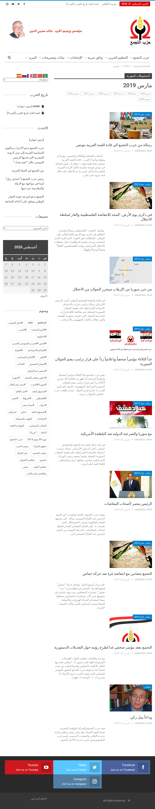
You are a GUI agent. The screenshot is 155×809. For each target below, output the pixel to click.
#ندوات (42, 405)
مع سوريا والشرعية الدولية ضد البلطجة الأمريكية (116, 434)
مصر (25, 466)
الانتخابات (41, 418)
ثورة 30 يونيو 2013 (36, 439)
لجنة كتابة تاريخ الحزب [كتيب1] (82, 3)
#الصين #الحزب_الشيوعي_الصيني (29, 343)
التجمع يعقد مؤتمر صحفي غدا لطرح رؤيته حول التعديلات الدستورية (103, 647)
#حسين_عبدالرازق (37, 370)
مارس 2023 (103, 94)
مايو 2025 (132, 94)
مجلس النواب (39, 466)
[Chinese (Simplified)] (40, 75)
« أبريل (44, 295)
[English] (35, 75)
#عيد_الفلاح (21, 391)
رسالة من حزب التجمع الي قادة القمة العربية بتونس (114, 145)
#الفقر (43, 357)
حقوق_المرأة (40, 446)
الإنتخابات (76, 57)
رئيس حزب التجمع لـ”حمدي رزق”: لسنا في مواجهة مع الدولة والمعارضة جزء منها (24, 183)
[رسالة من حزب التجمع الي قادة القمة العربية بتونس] (131, 125)
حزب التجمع (141, 57)
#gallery (42, 322)
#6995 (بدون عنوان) (28, 106)
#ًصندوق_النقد (39, 412)
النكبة (43, 432)
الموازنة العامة (17, 425)
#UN (30, 322)
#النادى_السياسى (26, 357)
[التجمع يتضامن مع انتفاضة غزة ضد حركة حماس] (131, 554)
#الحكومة (41, 336)
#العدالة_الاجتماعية (37, 350)
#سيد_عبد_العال (17, 384)
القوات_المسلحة (24, 418)
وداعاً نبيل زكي (141, 717)
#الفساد (19, 350)
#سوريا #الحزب (38, 384)
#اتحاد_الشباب (15, 322)
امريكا (33, 432)
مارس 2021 (89, 94)
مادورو (43, 460)
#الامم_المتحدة (38, 329)
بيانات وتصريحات (53, 57)
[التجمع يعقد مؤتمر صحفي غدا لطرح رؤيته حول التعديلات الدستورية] (131, 628)
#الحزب (22, 329)
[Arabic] (45, 75)
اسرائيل (12, 412)
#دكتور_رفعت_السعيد (35, 377)
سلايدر (147, 686)
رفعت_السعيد (39, 453)
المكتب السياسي (37, 425)
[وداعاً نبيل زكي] (131, 697)
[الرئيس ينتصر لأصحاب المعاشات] (131, 484)
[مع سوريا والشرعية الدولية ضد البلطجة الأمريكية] (131, 414)
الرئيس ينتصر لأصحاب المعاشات (128, 503)
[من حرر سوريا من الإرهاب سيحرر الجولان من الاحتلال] (131, 270)
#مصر (15, 398)
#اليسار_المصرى (37, 364)
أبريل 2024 (118, 94)
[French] (29, 75)
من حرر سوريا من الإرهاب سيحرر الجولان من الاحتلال (112, 289)
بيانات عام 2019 (142, 114)
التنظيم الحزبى (118, 57)
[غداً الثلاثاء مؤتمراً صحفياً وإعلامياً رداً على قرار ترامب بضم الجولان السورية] (131, 340)
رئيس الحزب (22, 446)
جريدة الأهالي (109, 3)
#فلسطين (41, 398)
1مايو (24, 412)
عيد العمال (22, 453)
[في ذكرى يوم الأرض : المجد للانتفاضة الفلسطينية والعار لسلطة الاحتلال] (131, 195)
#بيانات (20, 364)
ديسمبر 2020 (73, 94)
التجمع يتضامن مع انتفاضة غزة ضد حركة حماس (117, 573)
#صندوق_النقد (39, 391)
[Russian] (24, 75)
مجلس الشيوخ (27, 460)
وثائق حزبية (95, 57)
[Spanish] (19, 75)
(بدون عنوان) (36, 139)
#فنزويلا (27, 398)
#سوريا (16, 377)
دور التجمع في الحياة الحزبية (28, 170)
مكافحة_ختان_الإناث (36, 473)
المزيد (33, 57)
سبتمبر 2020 (144, 99)
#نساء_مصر (28, 405)
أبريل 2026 (145, 94)
